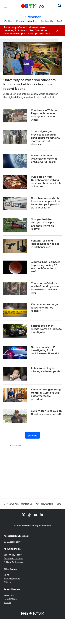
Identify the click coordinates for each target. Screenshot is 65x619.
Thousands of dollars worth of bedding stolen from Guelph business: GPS (45, 288)
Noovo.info (9, 595)
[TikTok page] (29, 515)
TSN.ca (7, 582)
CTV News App (11, 504)
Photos (20, 21)
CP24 (6, 575)
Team (58, 504)
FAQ (37, 504)
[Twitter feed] (23, 515)
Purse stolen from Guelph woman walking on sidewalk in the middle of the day (46, 181)
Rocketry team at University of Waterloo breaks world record (44, 158)
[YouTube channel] (35, 515)
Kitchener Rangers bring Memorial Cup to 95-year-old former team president (46, 394)
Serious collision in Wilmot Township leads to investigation (46, 329)
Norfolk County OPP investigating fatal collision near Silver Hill (45, 350)
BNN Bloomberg (12, 578)
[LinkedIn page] (41, 515)
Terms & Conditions (13, 558)
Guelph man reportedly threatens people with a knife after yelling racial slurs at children (45, 203)
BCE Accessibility (12, 541)
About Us (32, 21)
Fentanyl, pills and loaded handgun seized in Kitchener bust (45, 244)
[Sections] (5, 6)
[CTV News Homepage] (32, 6)
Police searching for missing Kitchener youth (45, 370)
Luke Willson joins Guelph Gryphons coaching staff (46, 412)
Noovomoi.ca (10, 599)
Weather (8, 21)
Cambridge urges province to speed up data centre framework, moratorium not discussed (45, 138)
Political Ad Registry (13, 562)
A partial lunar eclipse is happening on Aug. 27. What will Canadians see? (45, 267)
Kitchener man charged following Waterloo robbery (45, 307)
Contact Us (47, 21)
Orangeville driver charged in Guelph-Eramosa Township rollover (42, 224)
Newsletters (47, 504)
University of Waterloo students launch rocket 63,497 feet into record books (29, 84)
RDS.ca (7, 602)
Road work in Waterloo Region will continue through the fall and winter (44, 115)
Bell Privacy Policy (13, 554)
